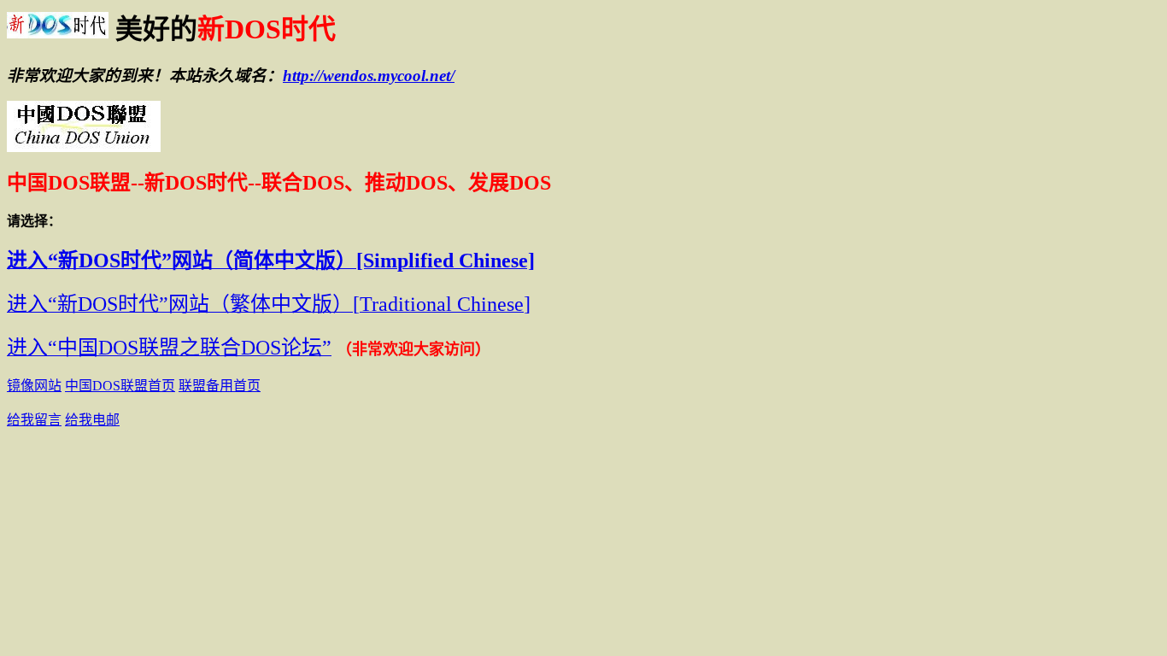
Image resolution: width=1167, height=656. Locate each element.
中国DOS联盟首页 (120, 385)
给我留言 (34, 420)
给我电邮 (92, 420)
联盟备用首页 (220, 385)
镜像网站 (34, 385)
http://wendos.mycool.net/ (368, 76)
